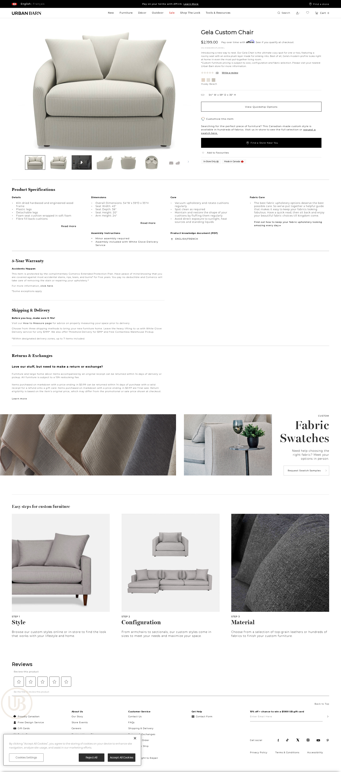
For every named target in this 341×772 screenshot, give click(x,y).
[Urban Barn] (17, 703)
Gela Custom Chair (227, 32)
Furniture (126, 12)
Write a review (230, 72)
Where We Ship (138, 746)
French (192, 238)
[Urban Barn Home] (26, 13)
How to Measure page (37, 323)
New (111, 12)
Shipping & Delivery (141, 728)
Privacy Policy (258, 752)
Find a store (321, 4)
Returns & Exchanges (141, 734)
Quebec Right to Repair (143, 758)
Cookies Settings (26, 757)
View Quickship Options (261, 106)
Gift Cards (24, 728)
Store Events (80, 722)
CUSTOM (323, 415)
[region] (72, 750)
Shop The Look (190, 12)
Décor (142, 12)
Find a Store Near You (264, 142)
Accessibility (315, 752)
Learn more (19, 398)
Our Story (77, 716)
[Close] (135, 738)
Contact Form (204, 716)
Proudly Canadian (29, 716)
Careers (76, 728)
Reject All (91, 757)
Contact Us (135, 716)
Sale (172, 12)
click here (46, 285)
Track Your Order (138, 740)
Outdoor (158, 12)
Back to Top (322, 703)
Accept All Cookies (121, 757)
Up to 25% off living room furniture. (170, 4)
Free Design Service (29, 722)
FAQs (131, 722)
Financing (134, 752)
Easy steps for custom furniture (41, 506)
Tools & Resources (218, 12)
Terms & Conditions (287, 752)
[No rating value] (208, 72)
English (180, 238)
